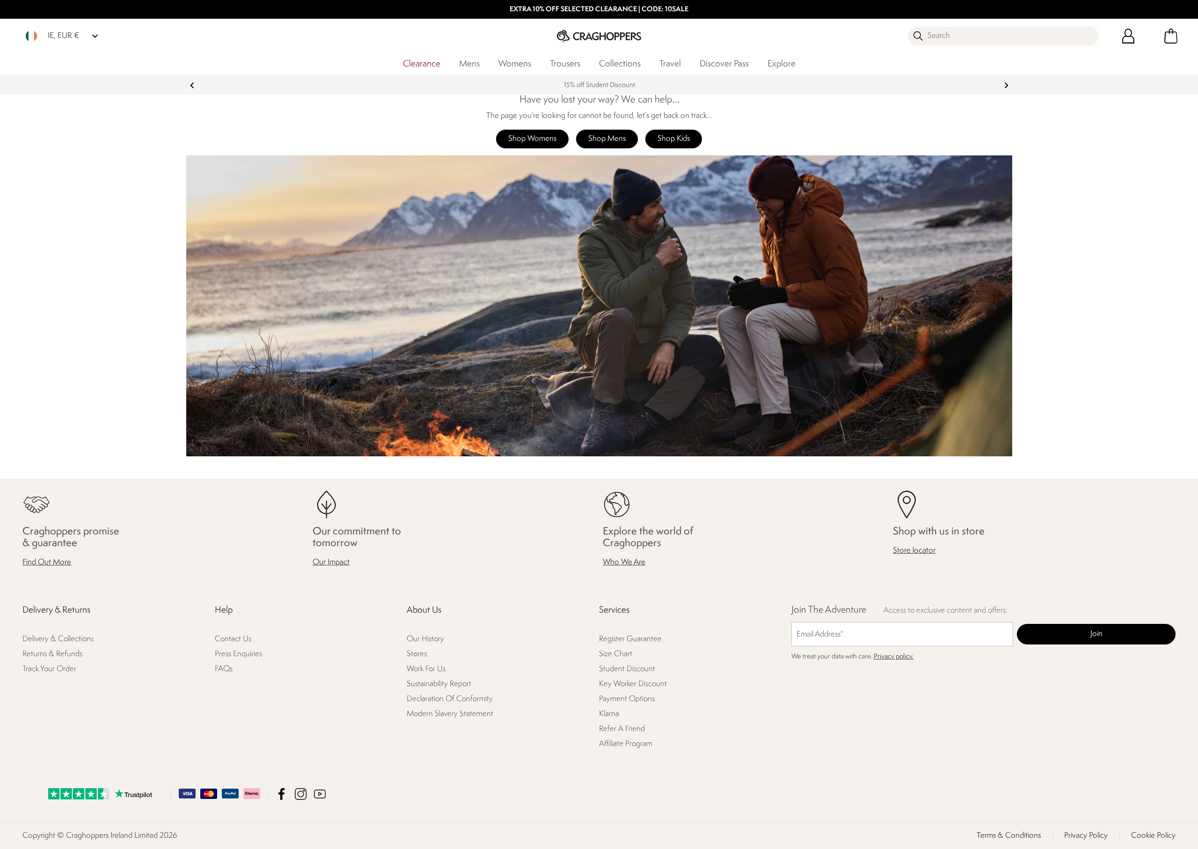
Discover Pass (724, 64)
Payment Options (627, 699)
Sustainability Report (439, 684)
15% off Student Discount (599, 85)
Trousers (565, 64)
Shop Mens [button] (607, 139)
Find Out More (46, 563)
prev (192, 85)
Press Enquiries (238, 655)
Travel (670, 64)
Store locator (914, 551)
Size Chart (615, 655)
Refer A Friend (622, 729)
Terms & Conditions (1009, 836)
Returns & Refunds (52, 655)
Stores (417, 655)
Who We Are (624, 563)
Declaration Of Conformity (450, 699)
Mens (469, 64)
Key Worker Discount (633, 684)
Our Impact (331, 563)
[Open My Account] (1128, 36)
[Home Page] (599, 36)
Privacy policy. (893, 657)
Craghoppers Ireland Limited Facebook (281, 794)
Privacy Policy (1086, 836)
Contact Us (233, 640)
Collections (620, 64)
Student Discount (627, 669)
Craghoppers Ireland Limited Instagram (301, 794)
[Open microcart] (1170, 36)
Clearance (421, 64)
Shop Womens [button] (532, 139)
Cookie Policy (1153, 836)
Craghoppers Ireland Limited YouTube (320, 794)
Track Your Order (49, 669)
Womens (514, 64)
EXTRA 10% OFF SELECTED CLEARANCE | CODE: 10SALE (599, 9)
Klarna (609, 714)
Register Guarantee (630, 640)
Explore (781, 64)
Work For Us (426, 669)
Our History (425, 640)
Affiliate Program (625, 744)
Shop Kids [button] (673, 139)
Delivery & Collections (58, 640)
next (1006, 85)
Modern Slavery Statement (450, 714)
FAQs (224, 669)
